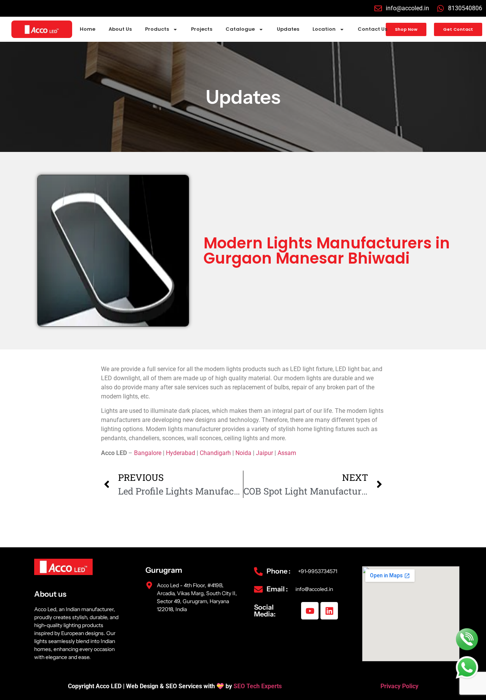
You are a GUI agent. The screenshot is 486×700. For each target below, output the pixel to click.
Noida (243, 453)
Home (87, 29)
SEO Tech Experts (258, 686)
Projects (201, 29)
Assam (287, 453)
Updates (288, 29)
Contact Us (372, 29)
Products (157, 29)
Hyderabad (180, 453)
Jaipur (264, 453)
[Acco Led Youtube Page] (310, 610)
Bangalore (147, 453)
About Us (120, 29)
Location (324, 29)
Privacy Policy (399, 686)
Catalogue (240, 29)
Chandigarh (215, 453)
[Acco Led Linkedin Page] (329, 610)
